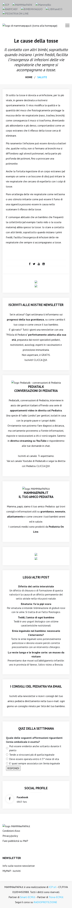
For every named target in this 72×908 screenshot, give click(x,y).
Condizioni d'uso (11, 830)
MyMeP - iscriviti (12, 870)
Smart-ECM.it (27, 897)
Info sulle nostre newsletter (19, 865)
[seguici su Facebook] (9, 799)
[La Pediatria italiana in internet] (16, 13)
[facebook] (29, 264)
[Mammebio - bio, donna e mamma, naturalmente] (43, 4)
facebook (22, 797)
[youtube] (39, 264)
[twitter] (34, 264)
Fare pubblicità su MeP (15, 840)
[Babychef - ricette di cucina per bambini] (10, 8)
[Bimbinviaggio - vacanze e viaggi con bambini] (32, 8)
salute (42, 77)
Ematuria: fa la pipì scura (36, 604)
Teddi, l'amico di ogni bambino (36, 617)
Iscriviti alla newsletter (22, 696)
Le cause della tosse (36, 40)
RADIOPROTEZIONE (45, 902)
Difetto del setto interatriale (36, 586)
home (28, 77)
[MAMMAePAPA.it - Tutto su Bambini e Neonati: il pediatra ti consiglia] (22, 4)
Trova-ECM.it (56, 897)
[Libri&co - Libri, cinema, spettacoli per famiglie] (54, 8)
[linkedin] (43, 264)
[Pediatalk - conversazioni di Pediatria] (36, 382)
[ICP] (6, 4)
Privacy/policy (10, 835)
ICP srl (52, 887)
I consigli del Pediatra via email (36, 686)
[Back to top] (64, 900)
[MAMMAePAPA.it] (16, 826)
